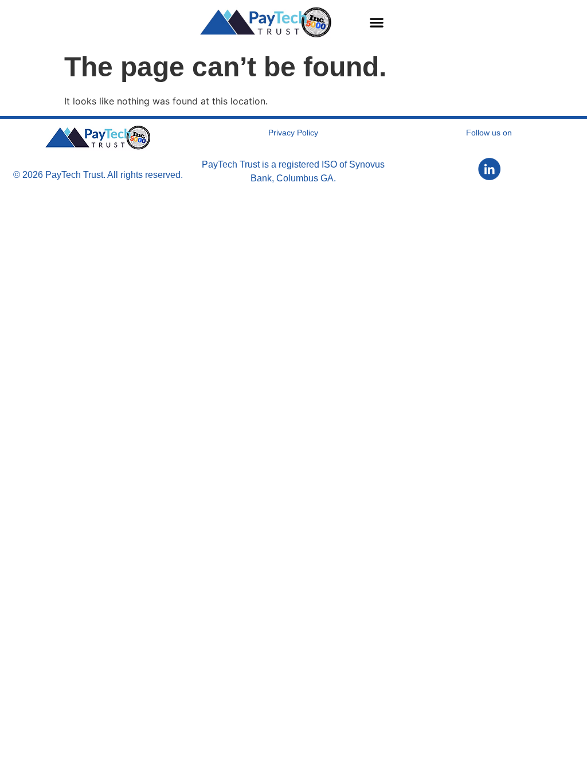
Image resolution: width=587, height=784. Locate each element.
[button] (377, 22)
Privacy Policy (293, 132)
